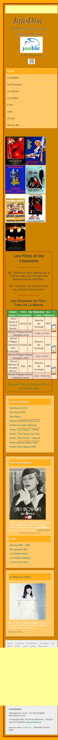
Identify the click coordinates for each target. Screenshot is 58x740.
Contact (11, 118)
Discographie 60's (19, 549)
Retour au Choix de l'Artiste (23, 384)
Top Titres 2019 (17, 412)
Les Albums (13, 91)
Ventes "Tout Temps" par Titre (25, 434)
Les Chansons (14, 84)
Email (32, 61)
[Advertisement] (31, 9)
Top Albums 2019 (18, 408)
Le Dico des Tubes (19, 562)
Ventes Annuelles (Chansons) (24, 421)
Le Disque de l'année (20, 576)
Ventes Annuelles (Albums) (23, 425)
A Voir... (18, 646)
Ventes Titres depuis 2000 (23, 447)
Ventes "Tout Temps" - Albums (25, 438)
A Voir (10, 104)
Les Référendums (19, 553)
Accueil (10, 70)
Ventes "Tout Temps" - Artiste (24, 429)
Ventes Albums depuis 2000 (24, 442)
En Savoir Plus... (16, 631)
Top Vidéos (15, 416)
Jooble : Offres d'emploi (31, 55)
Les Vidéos (12, 98)
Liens (10, 111)
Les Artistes (13, 77)
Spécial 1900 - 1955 (20, 545)
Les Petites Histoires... (21, 558)
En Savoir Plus (43, 530)
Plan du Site (13, 125)
